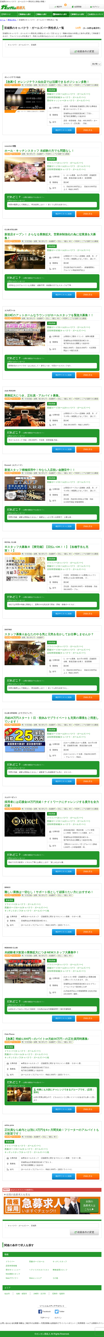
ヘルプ (88, 1323)
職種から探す (42, 14)
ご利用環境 (80, 1323)
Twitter (61, 1311)
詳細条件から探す (61, 14)
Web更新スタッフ (13, 1274)
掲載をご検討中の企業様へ (29, 1323)
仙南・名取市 (21, 1294)
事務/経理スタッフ (60, 1270)
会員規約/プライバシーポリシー (63, 1323)
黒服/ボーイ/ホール (36, 1261)
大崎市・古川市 (39, 1294)
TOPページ (7, 14)
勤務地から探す (25, 14)
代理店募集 (45, 1323)
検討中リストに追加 (64, 130)
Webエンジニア (35, 1278)
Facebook (46, 1311)
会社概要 (15, 1323)
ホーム (2, 20)
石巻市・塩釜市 (58, 1294)
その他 (55, 1278)
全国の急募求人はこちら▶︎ (89, 1205)
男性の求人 (12, 20)
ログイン (95, 7)
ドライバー (10, 1261)
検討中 (61, 6)
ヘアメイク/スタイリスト (39, 1270)
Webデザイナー (12, 1278)
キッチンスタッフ (60, 1261)
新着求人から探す (78, 14)
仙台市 (7, 1294)
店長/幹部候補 (11, 1266)
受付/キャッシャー (13, 1270)
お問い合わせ (5, 1323)
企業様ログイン (97, 1323)
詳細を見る (87, 130)
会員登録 (77, 7)
